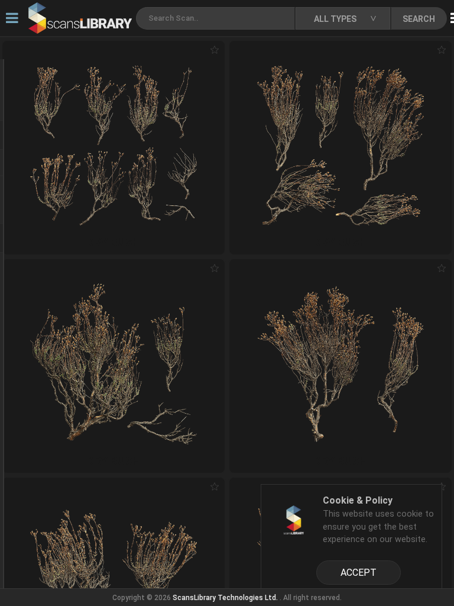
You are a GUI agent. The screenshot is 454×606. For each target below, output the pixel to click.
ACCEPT (358, 572)
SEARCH (419, 19)
